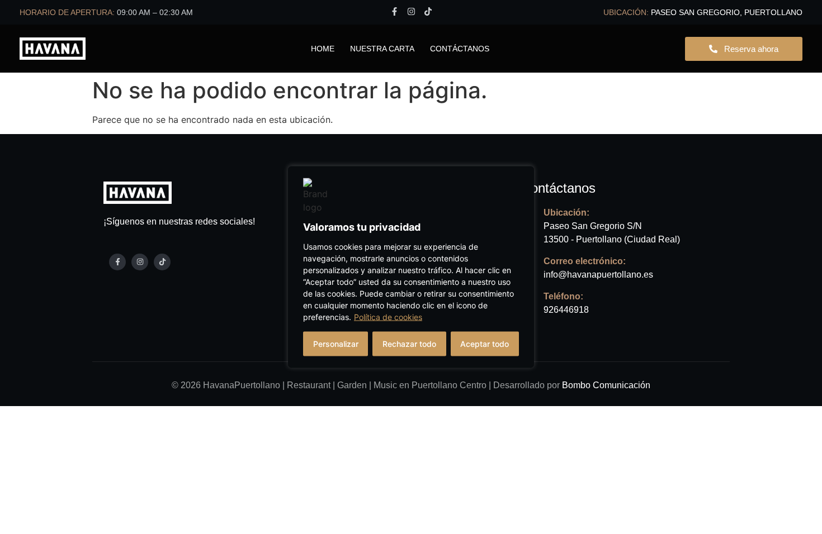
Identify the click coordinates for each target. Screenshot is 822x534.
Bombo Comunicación (606, 385)
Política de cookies (388, 317)
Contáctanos (459, 48)
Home (322, 48)
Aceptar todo (484, 344)
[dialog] (411, 267)
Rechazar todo (409, 344)
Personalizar (335, 344)
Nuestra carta (382, 48)
